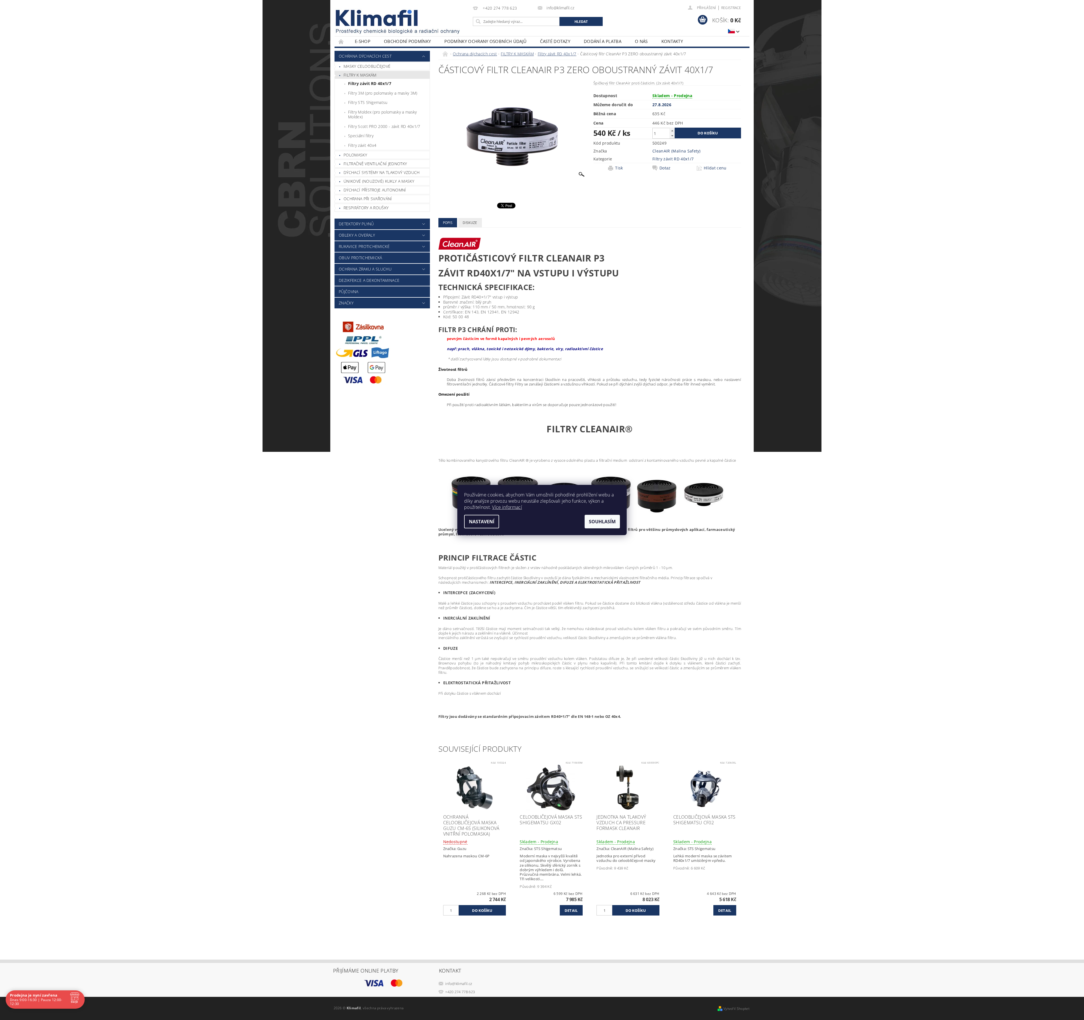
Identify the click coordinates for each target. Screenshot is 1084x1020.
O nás (641, 41)
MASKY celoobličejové (367, 66)
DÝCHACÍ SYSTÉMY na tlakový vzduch (382, 172)
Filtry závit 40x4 (362, 145)
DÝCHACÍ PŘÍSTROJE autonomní (375, 190)
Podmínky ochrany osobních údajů (485, 41)
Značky (346, 303)
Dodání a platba (602, 41)
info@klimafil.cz (458, 983)
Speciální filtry (360, 135)
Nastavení (481, 521)
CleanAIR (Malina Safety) (676, 151)
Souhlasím (602, 521)
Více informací (507, 507)
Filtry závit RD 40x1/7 (369, 83)
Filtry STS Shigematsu (368, 102)
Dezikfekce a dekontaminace (369, 280)
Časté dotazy (555, 41)
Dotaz (665, 168)
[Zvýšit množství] (672, 130)
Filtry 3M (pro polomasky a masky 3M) (383, 93)
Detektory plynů (356, 223)
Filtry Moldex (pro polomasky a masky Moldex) (382, 114)
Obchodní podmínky (407, 41)
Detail (571, 910)
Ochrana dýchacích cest (365, 56)
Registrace (731, 7)
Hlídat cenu (715, 168)
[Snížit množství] (672, 135)
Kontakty (672, 41)
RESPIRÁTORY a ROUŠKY (366, 207)
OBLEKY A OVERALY (357, 235)
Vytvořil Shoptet (736, 1008)
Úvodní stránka (341, 41)
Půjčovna (349, 291)
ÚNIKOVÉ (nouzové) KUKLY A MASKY (379, 181)
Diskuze (470, 222)
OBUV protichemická (360, 257)
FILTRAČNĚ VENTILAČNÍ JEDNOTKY (375, 163)
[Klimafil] (377, 17)
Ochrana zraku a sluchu (365, 269)
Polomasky (355, 155)
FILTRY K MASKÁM (360, 75)
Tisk (619, 168)
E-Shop (362, 41)
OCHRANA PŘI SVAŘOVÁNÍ (368, 198)
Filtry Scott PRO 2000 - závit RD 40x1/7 (384, 126)
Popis (448, 222)
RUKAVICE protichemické (364, 246)
